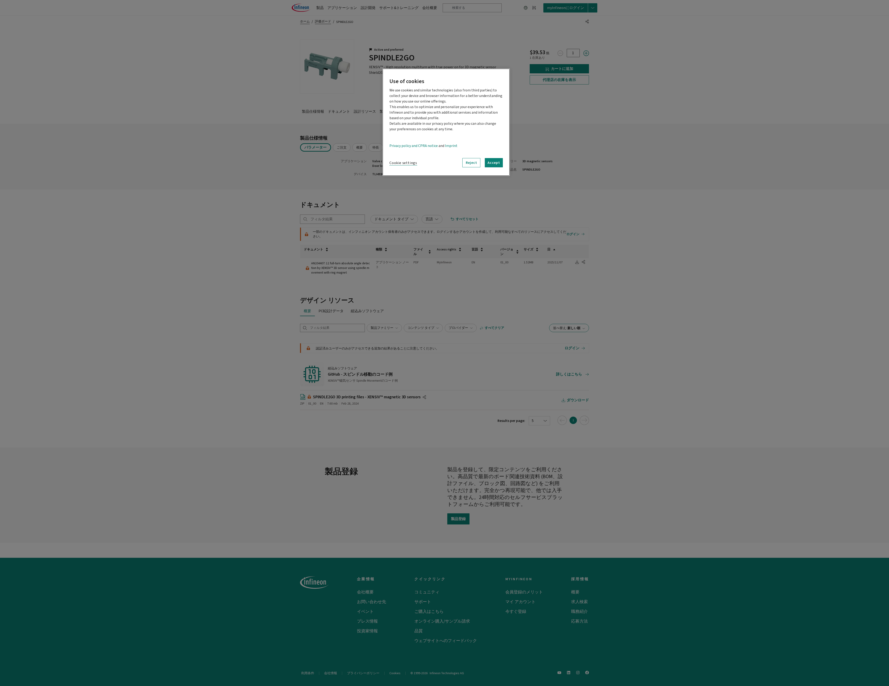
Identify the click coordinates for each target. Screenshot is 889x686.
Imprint (451, 145)
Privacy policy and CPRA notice (413, 145)
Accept (494, 162)
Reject (471, 162)
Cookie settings (403, 162)
